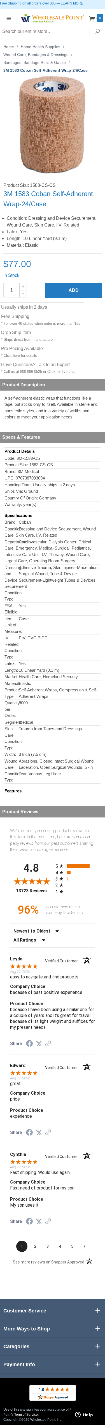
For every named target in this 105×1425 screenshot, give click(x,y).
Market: (11, 676)
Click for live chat (61, 371)
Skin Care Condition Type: (11, 738)
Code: (9, 458)
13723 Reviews (34, 890)
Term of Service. (26, 1415)
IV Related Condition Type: (11, 647)
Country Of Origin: (21, 498)
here (16, 355)
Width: (10, 754)
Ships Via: (13, 491)
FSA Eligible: (11, 609)
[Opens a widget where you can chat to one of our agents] (84, 1415)
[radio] (75, 866)
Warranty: (13, 504)
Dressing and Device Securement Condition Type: (11, 583)
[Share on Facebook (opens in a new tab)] (29, 1044)
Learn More (72, 3)
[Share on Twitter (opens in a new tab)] (39, 1043)
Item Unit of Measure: (11, 625)
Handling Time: (18, 484)
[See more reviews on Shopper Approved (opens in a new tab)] (48, 1044)
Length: (11, 670)
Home (8, 46)
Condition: (11, 528)
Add (74, 290)
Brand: (10, 471)
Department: (11, 541)
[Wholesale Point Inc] (52, 17)
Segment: (11, 722)
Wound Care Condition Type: (11, 771)
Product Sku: (16, 464)
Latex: (10, 663)
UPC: (9, 478)
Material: (11, 683)
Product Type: (11, 693)
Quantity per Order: (11, 709)
